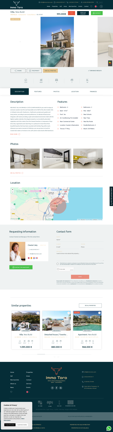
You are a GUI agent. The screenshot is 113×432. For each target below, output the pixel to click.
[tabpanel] (26, 330)
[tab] (19, 91)
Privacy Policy (100, 263)
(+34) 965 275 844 (73, 2)
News (12, 387)
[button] (18, 71)
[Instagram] (52, 387)
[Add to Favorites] (71, 13)
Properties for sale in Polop (33, 416)
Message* (59, 251)
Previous (19, 42)
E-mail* (58, 244)
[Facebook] (56, 387)
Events (80, 6)
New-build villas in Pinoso (33, 424)
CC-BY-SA (100, 219)
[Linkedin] (60, 387)
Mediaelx (75, 409)
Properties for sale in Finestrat (80, 424)
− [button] (12, 192)
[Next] (58, 357)
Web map (61, 409)
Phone (83, 244)
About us (13, 383)
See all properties (90, 305)
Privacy (51, 409)
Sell (61, 6)
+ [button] (12, 190)
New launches (73, 6)
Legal (47, 409)
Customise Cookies (22, 424)
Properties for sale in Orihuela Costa (33, 428)
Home (48, 6)
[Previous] (54, 357)
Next (94, 42)
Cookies (56, 409)
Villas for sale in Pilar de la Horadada (80, 416)
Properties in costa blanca (80, 428)
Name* (58, 236)
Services (28, 383)
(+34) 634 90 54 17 (60, 2)
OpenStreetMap (89, 219)
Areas (65, 6)
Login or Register (88, 2)
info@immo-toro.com (47, 2)
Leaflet (79, 219)
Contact (86, 6)
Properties (55, 6)
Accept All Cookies (9, 424)
